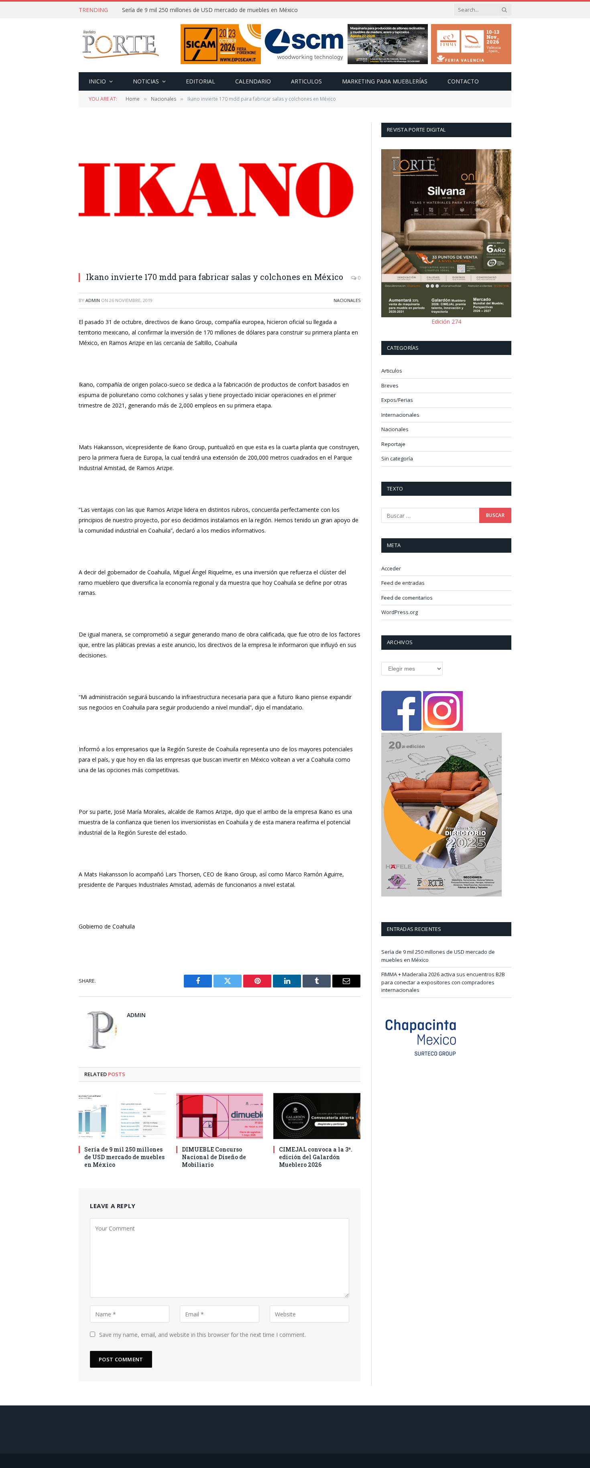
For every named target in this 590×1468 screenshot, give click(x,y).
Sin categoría (397, 458)
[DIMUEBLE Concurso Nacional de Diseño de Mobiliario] (219, 1116)
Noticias (146, 81)
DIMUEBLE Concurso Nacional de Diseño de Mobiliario (214, 1157)
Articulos (306, 81)
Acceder (391, 568)
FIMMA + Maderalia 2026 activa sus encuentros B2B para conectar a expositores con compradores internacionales (212, 10)
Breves (390, 385)
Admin (92, 300)
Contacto (463, 81)
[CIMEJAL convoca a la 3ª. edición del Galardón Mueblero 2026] (316, 1116)
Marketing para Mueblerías (384, 81)
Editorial (200, 81)
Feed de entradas (403, 582)
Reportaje (393, 444)
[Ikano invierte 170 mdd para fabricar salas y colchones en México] (219, 193)
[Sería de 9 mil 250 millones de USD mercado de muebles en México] (122, 1116)
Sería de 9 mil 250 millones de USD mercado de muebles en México (124, 1157)
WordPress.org (399, 612)
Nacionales (347, 300)
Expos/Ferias (397, 399)
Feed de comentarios (407, 597)
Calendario (253, 81)
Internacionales (400, 414)
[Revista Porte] (121, 45)
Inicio (97, 81)
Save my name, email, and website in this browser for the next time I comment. (202, 1334)
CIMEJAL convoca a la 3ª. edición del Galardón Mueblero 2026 (315, 1157)
